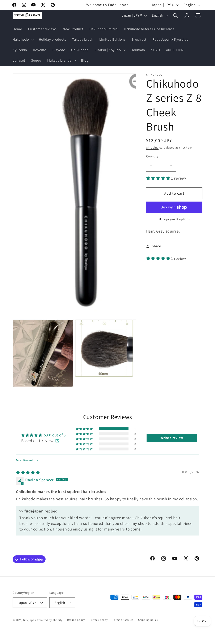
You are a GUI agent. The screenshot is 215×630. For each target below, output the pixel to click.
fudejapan (29, 620)
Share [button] (156, 246)
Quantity (152, 156)
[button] (23, 39)
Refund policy (76, 620)
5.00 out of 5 (55, 435)
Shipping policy (148, 620)
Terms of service (123, 620)
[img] (28, 472)
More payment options (174, 219)
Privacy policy (99, 620)
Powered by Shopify (49, 620)
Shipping (152, 147)
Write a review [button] (171, 438)
